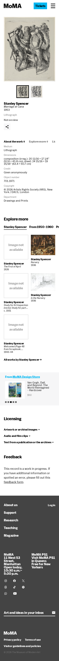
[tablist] (29, 91)
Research (11, 520)
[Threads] (7, 587)
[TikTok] (16, 587)
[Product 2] (8, 402)
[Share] (7, 126)
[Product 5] (16, 402)
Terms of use (33, 639)
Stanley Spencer (16, 103)
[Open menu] (53, 6)
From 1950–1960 (41, 227)
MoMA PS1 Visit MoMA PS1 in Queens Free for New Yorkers (43, 561)
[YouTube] (16, 593)
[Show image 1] (22, 91)
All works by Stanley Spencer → (23, 359)
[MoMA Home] (13, 6)
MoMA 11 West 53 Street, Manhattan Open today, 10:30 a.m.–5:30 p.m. (13, 564)
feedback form (13, 482)
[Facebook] (16, 581)
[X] (24, 581)
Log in (51, 505)
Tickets (40, 6)
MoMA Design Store (26, 377)
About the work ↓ (14, 141)
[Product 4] (13, 402)
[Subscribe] (53, 612)
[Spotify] (24, 587)
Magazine (11, 535)
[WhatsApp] (7, 593)
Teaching (11, 528)
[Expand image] (29, 49)
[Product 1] (6, 402)
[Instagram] (7, 581)
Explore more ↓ (38, 141)
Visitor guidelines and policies (22, 646)
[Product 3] (11, 402)
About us (10, 505)
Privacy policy (12, 639)
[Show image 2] (36, 91)
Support (10, 512)
